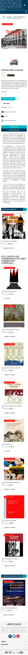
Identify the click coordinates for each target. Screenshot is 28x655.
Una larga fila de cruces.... (12, 330)
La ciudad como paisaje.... (10, 241)
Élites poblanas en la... (10, 291)
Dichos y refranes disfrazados (13, 406)
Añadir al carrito (8, 99)
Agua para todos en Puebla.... (12, 368)
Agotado (7, 298)
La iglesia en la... (8, 444)
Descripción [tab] (14, 127)
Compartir (8, 108)
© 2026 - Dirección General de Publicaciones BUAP (14, 649)
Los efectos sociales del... (10, 608)
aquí (7, 9)
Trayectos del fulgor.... (10, 520)
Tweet (11, 108)
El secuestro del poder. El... (12, 559)
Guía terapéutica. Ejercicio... (12, 482)
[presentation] (24, 209)
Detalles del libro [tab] (14, 130)
